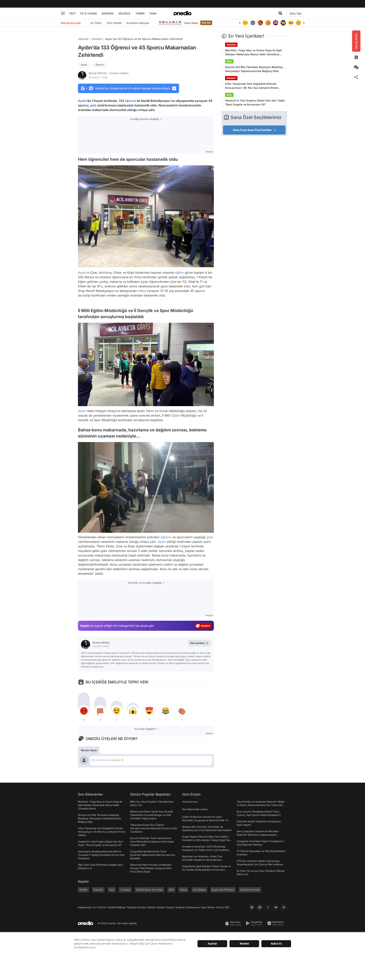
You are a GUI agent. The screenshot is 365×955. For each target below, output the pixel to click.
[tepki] (84, 711)
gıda (93, 105)
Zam (111, 889)
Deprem (98, 889)
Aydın (84, 64)
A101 (171, 889)
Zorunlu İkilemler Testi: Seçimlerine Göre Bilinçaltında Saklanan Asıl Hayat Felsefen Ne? (152, 841)
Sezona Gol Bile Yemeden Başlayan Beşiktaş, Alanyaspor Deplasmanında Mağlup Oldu (254, 69)
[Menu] (63, 13)
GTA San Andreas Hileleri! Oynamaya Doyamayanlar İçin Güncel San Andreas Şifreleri (260, 864)
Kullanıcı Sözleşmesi (188, 907)
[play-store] (255, 923)
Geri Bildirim (99, 907)
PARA (153, 13)
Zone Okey (191, 23)
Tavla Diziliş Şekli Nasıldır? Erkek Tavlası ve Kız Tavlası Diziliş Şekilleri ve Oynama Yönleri (206, 870)
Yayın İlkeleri (208, 907)
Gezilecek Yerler (250, 889)
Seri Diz (206, 22)
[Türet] (260, 22)
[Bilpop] (275, 22)
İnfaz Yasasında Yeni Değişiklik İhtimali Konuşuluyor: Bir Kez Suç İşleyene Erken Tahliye (251, 86)
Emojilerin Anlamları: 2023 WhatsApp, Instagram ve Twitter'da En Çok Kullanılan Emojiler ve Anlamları (206, 850)
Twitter (83, 889)
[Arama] (280, 13)
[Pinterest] (284, 907)
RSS (227, 907)
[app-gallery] (276, 923)
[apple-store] (234, 923)
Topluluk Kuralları (137, 907)
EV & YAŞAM (88, 13)
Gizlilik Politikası (117, 907)
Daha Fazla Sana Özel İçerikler (252, 130)
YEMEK (140, 13)
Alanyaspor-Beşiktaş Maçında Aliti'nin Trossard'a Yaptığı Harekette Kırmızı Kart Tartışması (101, 855)
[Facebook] (260, 907)
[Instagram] (252, 907)
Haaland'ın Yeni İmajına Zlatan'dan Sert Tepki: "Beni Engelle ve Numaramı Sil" (255, 102)
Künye (220, 907)
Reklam (152, 907)
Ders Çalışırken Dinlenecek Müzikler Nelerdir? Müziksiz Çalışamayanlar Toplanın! (258, 835)
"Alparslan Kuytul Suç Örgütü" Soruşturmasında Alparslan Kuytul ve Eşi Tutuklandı (153, 828)
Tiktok (183, 889)
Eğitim (175, 415)
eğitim (179, 272)
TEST (72, 13)
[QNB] (253, 22)
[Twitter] (268, 907)
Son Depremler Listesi (195, 809)
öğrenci (130, 101)
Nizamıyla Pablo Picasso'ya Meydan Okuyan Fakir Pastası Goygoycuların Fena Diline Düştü (151, 868)
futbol (142, 291)
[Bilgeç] (268, 22)
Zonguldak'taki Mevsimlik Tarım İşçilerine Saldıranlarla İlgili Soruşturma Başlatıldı (152, 855)
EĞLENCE (124, 13)
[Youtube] (276, 907)
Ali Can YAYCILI (109, 73)
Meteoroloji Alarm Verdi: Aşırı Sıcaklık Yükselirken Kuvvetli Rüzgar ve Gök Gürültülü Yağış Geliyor (151, 815)
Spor (229, 61)
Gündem (97, 38)
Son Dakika (199, 889)
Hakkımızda (84, 907)
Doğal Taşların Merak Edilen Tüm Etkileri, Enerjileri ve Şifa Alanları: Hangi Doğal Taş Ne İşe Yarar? (206, 840)
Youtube (125, 889)
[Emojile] (283, 22)
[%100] (245, 22)
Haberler (83, 38)
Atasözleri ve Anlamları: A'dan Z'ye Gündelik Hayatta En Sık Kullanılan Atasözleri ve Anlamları (202, 860)
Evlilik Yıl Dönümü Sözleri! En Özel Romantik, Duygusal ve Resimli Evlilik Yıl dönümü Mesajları (205, 820)
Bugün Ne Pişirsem (223, 889)
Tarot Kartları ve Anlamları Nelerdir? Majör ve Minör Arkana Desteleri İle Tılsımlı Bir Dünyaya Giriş (261, 805)
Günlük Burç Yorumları (149, 889)
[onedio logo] (182, 13)
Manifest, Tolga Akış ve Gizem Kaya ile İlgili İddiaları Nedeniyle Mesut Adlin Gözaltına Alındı (253, 52)
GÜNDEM (107, 13)
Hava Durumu (190, 801)
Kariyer (170, 907)
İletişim (161, 907)
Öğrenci (99, 64)
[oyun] (291, 22)
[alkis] (298, 22)
